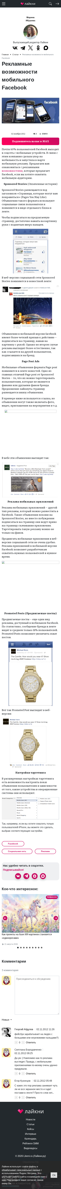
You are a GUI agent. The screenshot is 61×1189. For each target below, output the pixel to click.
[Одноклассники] (38, 47)
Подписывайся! (13, 869)
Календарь (30, 1138)
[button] (18, 947)
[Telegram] (22, 47)
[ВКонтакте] (15, 47)
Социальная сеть (17, 851)
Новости (30, 1119)
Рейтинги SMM (31, 1143)
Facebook (13, 843)
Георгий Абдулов (24, 1029)
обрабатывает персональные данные (21, 1170)
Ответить (31, 1042)
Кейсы (30, 1129)
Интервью (30, 1134)
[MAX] (45, 47)
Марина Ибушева (30, 19)
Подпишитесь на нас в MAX (30, 141)
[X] (30, 47)
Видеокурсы (30, 1148)
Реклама (45, 851)
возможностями (12, 170)
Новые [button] (6, 1020)
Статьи (30, 1124)
